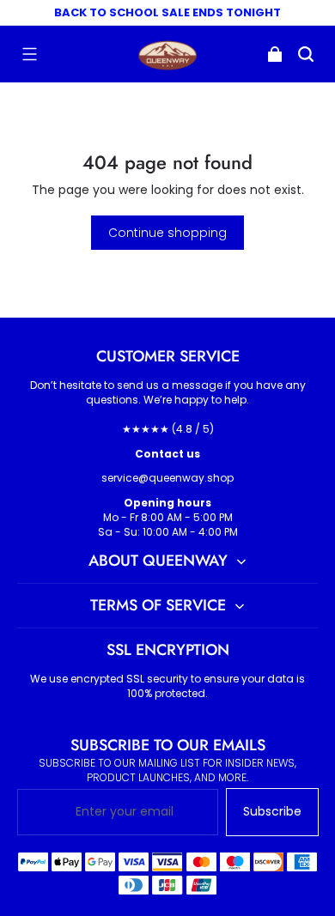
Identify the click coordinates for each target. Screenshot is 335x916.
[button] (29, 54)
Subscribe (272, 811)
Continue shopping (167, 232)
